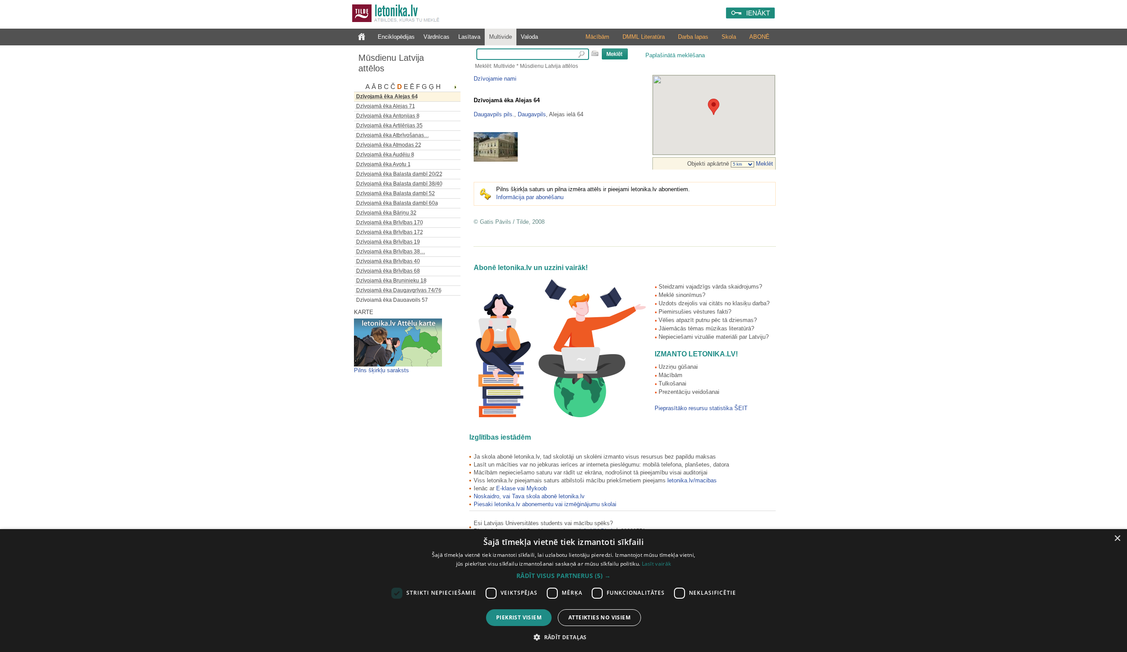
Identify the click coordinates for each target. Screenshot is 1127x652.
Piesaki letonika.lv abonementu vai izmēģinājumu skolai (545, 504)
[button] (563, 576)
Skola (729, 36)
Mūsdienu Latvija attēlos (391, 63)
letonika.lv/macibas (692, 480)
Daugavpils (532, 114)
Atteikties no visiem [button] (599, 617)
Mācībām (597, 36)
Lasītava (469, 36)
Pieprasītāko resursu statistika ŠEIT (701, 408)
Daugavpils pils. (494, 114)
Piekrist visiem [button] (518, 617)
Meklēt (763, 163)
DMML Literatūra (643, 36)
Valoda (529, 36)
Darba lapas (693, 36)
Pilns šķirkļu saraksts (381, 370)
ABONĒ (759, 36)
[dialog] (563, 590)
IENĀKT (758, 13)
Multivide (500, 36)
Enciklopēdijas (396, 36)
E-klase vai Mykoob (521, 488)
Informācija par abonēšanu (530, 197)
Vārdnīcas (436, 36)
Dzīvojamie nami (495, 78)
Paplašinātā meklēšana (675, 55)
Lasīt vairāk (656, 563)
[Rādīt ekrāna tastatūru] (594, 53)
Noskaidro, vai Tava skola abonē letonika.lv (529, 496)
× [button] (1117, 538)
